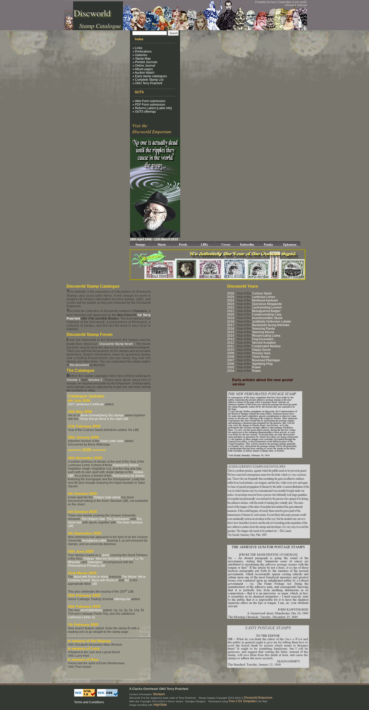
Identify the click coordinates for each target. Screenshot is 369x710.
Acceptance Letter (94, 540)
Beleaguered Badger (266, 311)
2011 (230, 346)
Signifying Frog (262, 364)
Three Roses (261, 357)
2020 (230, 314)
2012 (230, 342)
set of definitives (91, 610)
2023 (230, 304)
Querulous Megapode (267, 304)
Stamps (140, 244)
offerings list (122, 599)
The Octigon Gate (93, 519)
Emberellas (247, 244)
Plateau (89, 558)
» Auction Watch (143, 72)
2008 (230, 357)
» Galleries (140, 55)
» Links (137, 48)
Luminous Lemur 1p (81, 617)
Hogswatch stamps (126, 465)
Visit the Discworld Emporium (151, 128)
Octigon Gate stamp (107, 497)
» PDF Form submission (149, 104)
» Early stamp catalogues (150, 76)
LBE (94, 584)
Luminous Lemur (263, 297)
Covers (225, 244)
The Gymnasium (118, 519)
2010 (230, 349)
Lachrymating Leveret (267, 307)
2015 (230, 332)
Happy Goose (261, 349)
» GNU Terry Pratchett (147, 83)
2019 (230, 318)
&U (127, 580)
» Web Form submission (149, 101)
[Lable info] (164, 108)
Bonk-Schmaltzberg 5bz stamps (102, 415)
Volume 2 (95, 380)
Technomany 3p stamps (128, 475)
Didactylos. (95, 562)
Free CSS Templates (243, 701)
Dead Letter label (112, 441)
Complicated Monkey (266, 346)
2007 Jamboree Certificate (86, 404)
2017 (230, 325)
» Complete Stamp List (148, 79)
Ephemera (289, 244)
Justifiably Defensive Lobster (271, 321)
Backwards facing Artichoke (270, 325)
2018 (230, 321)
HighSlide (160, 704)
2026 (230, 293)
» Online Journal (144, 65)
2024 (230, 300)
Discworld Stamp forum (116, 344)
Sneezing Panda (263, 328)
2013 (230, 339)
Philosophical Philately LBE (86, 565)
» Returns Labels (144, 108)
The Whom (129, 577)
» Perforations (142, 51)
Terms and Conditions (89, 702)
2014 (230, 335)
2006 (230, 364)
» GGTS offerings (144, 111)
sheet (105, 555)
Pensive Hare (261, 353)
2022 (230, 307)
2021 (230, 311)
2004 (230, 371)
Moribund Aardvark (265, 300)
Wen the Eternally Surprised (115, 558)
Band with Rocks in (105, 580)
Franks (268, 244)
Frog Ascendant (262, 339)
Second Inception (264, 342)
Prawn (256, 367)
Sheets (162, 244)
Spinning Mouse (263, 332)
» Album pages (143, 69)
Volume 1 (74, 380)
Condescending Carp (266, 314)
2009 (230, 353)
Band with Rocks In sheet (91, 577)
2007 (230, 360)
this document (79, 365)
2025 (230, 297)
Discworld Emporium (258, 697)
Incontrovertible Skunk (267, 318)
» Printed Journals (145, 62)
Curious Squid (262, 293)
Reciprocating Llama (266, 335)
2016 (230, 328)
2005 (230, 367)
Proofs (183, 244)
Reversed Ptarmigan (266, 360)
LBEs (204, 244)
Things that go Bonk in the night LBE (104, 419)
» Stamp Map (142, 58)
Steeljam (159, 694)
